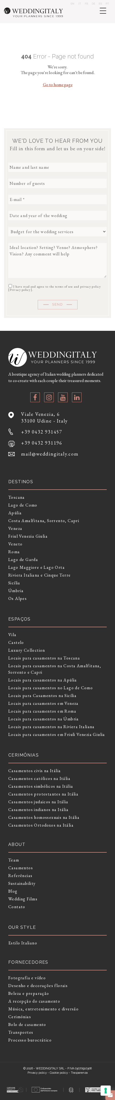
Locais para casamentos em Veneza (43, 703)
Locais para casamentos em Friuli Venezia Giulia (56, 734)
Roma (14, 552)
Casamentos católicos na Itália (39, 778)
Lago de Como (22, 505)
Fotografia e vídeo (27, 978)
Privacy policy (20, 290)
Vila (12, 634)
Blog (13, 891)
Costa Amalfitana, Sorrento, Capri (43, 520)
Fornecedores (28, 962)
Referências (20, 875)
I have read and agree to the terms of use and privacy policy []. (54, 287)
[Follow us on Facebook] (35, 397)
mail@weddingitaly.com (50, 454)
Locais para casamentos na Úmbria (43, 719)
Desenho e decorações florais (38, 985)
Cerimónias (19, 1017)
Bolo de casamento (27, 1024)
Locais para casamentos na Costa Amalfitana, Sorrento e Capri (54, 669)
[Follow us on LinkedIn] (77, 397)
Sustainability (22, 883)
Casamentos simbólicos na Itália (40, 786)
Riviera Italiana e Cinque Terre (39, 575)
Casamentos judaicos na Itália (38, 802)
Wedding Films (22, 899)
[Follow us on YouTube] (63, 397)
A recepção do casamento (34, 1001)
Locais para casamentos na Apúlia (42, 680)
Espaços (19, 619)
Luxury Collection (26, 650)
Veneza (15, 528)
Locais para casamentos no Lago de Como (50, 688)
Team (13, 860)
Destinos (20, 481)
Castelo (16, 642)
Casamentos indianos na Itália (38, 809)
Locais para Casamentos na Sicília (42, 695)
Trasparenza (79, 1073)
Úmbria (16, 590)
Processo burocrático (30, 1040)
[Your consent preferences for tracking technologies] (106, 1091)
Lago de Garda (23, 559)
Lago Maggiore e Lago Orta (36, 567)
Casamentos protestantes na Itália (43, 794)
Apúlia (15, 513)
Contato (16, 907)
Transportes (20, 1032)
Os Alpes (17, 598)
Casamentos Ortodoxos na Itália (41, 825)
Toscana (16, 497)
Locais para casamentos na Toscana (44, 658)
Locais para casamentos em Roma (42, 711)
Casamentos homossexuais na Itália (43, 817)
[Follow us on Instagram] (49, 397)
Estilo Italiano (22, 943)
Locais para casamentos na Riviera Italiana (51, 726)
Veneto (15, 544)
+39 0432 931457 (41, 432)
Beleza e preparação (28, 993)
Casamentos (20, 868)
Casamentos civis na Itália (34, 770)
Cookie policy (59, 1073)
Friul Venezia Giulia (28, 536)
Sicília (14, 583)
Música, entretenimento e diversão (43, 1009)
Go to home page (57, 84)
